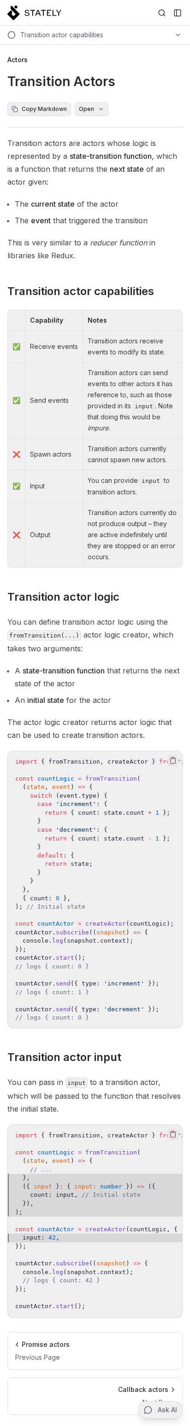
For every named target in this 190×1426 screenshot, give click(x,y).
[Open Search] (162, 13)
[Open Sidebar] (177, 13)
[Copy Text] (172, 760)
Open (86, 108)
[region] (95, 889)
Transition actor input (64, 1057)
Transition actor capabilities (80, 291)
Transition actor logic (63, 596)
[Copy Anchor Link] (161, 291)
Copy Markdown (44, 108)
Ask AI (167, 1410)
